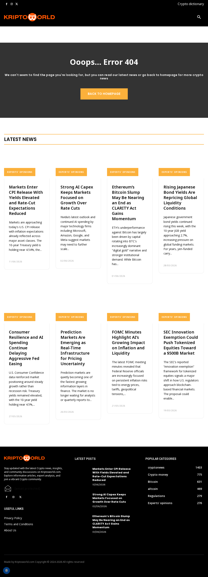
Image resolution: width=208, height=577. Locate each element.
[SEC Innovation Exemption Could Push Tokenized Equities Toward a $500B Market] (181, 309)
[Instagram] (11, 4)
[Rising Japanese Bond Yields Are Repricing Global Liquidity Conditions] (181, 164)
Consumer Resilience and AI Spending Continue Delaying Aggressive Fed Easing (26, 347)
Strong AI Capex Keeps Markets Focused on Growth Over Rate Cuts (77, 197)
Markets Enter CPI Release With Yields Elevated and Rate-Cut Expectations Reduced (26, 200)
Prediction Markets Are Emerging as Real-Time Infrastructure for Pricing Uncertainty (75, 347)
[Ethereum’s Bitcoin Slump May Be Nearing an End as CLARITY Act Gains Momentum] (130, 164)
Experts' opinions (19, 172)
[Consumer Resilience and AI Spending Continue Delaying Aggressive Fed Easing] (27, 309)
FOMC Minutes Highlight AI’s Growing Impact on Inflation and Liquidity (128, 342)
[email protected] (27, 488)
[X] (16, 4)
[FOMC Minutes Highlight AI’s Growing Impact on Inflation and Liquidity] (130, 309)
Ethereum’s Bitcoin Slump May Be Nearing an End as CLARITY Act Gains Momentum (128, 202)
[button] (199, 17)
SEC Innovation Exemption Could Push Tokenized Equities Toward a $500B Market (181, 342)
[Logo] (22, 17)
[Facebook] (6, 4)
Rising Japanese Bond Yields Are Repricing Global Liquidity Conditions (180, 197)
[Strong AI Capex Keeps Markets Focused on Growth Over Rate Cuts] (78, 164)
